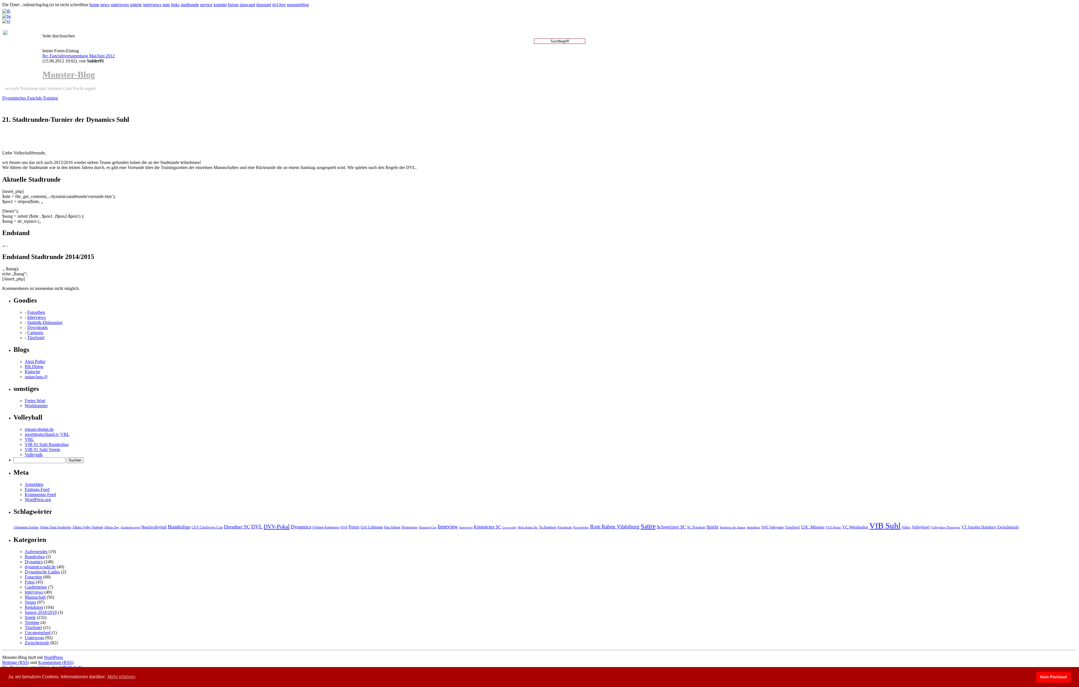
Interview (448, 527)
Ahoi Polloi (35, 361)
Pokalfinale (564, 527)
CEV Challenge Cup (207, 527)
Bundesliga (179, 527)
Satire (648, 526)
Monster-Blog (68, 74)
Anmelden (34, 484)
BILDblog (34, 366)
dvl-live (279, 4)
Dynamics (301, 527)
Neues (30, 602)
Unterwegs (34, 637)
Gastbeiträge (36, 587)
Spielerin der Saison (733, 527)
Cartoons (35, 332)
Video (906, 527)
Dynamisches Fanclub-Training (30, 98)
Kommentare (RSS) (55, 662)
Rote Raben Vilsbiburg (615, 527)
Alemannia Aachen (25, 527)
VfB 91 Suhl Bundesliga (47, 444)
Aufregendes (36, 551)
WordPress (53, 657)
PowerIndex (581, 527)
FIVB (343, 527)
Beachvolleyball (154, 527)
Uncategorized (38, 632)
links (175, 4)
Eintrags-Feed (37, 489)
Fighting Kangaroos (325, 527)
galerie (136, 4)
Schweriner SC (671, 527)
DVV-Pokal (277, 526)
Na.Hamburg (547, 527)
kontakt (220, 4)
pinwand (247, 4)
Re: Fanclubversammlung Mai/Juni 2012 (78, 55)
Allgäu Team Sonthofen (55, 527)
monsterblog (298, 4)
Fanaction (33, 577)
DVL (256, 527)
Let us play (509, 527)
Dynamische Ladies (42, 571)
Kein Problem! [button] (1053, 677)
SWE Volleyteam (772, 527)
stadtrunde (190, 4)
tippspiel (263, 4)
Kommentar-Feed (40, 494)
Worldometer (36, 405)
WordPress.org (38, 499)
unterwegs (120, 4)
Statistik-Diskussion (44, 322)
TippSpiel (35, 337)
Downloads (37, 327)
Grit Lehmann (372, 527)
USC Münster (813, 527)
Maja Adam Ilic (528, 527)
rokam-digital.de (39, 429)
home (94, 4)
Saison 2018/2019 (41, 612)
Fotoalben (36, 312)
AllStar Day (111, 527)
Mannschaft (35, 597)
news (105, 4)
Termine (32, 622)
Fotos (353, 527)
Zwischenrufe (1008, 527)
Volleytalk (34, 454)
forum (233, 4)
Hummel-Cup (428, 527)
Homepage (410, 527)
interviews (152, 4)
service (206, 4)
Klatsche (32, 371)
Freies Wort (35, 400)
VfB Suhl (885, 525)
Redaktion (34, 607)
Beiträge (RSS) (15, 662)
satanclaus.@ (36, 376)
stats (166, 4)
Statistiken (753, 527)
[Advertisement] (68, 137)
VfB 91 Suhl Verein (42, 449)
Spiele (712, 527)
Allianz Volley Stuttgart (87, 527)
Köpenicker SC (487, 526)
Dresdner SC (237, 527)
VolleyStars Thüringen (945, 527)
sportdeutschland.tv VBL (47, 434)
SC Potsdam (696, 527)
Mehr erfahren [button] (121, 676)
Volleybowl (921, 527)
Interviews (36, 317)
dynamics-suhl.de (40, 566)
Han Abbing (392, 527)
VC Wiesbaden (855, 526)
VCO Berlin (833, 527)
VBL (29, 439)
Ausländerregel (130, 527)
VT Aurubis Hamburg (978, 527)
